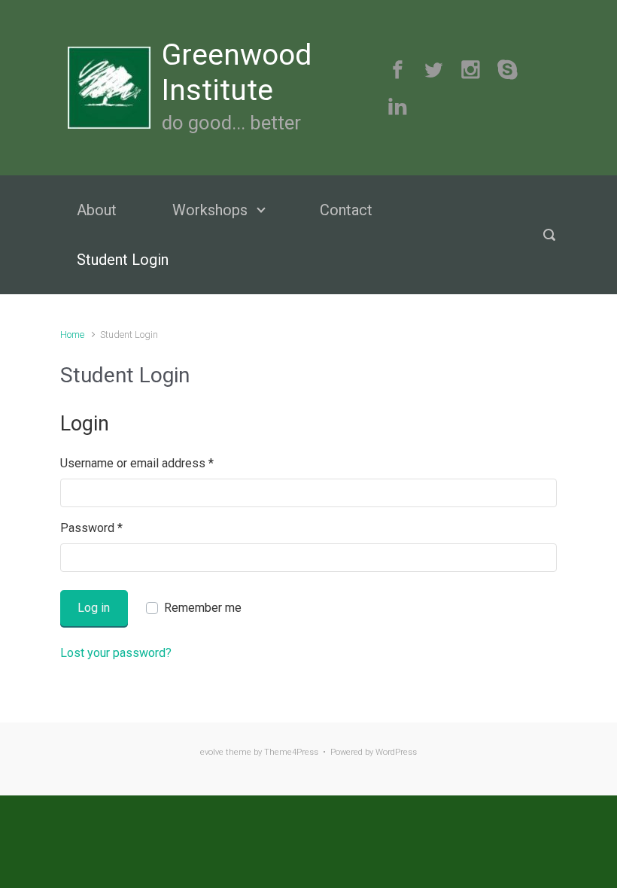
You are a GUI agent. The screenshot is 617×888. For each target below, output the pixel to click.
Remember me (203, 608)
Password (91, 528)
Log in (94, 608)
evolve (211, 752)
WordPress (396, 752)
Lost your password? (116, 653)
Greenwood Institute (237, 73)
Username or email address (137, 463)
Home (72, 334)
